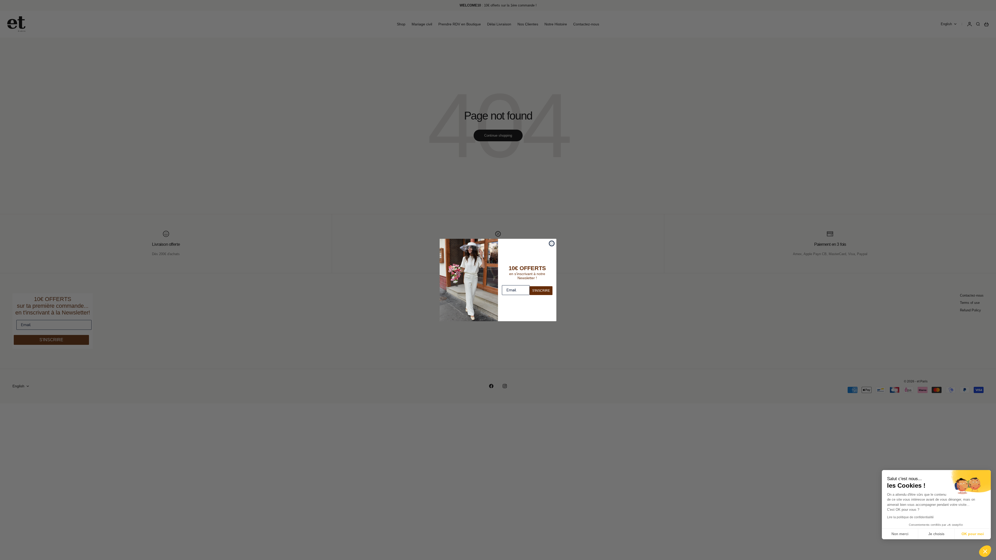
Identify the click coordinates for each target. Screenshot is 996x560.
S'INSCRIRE (541, 290)
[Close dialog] (551, 243)
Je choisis (936, 534)
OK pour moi (973, 534)
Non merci (899, 534)
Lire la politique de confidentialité (910, 517)
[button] (985, 551)
